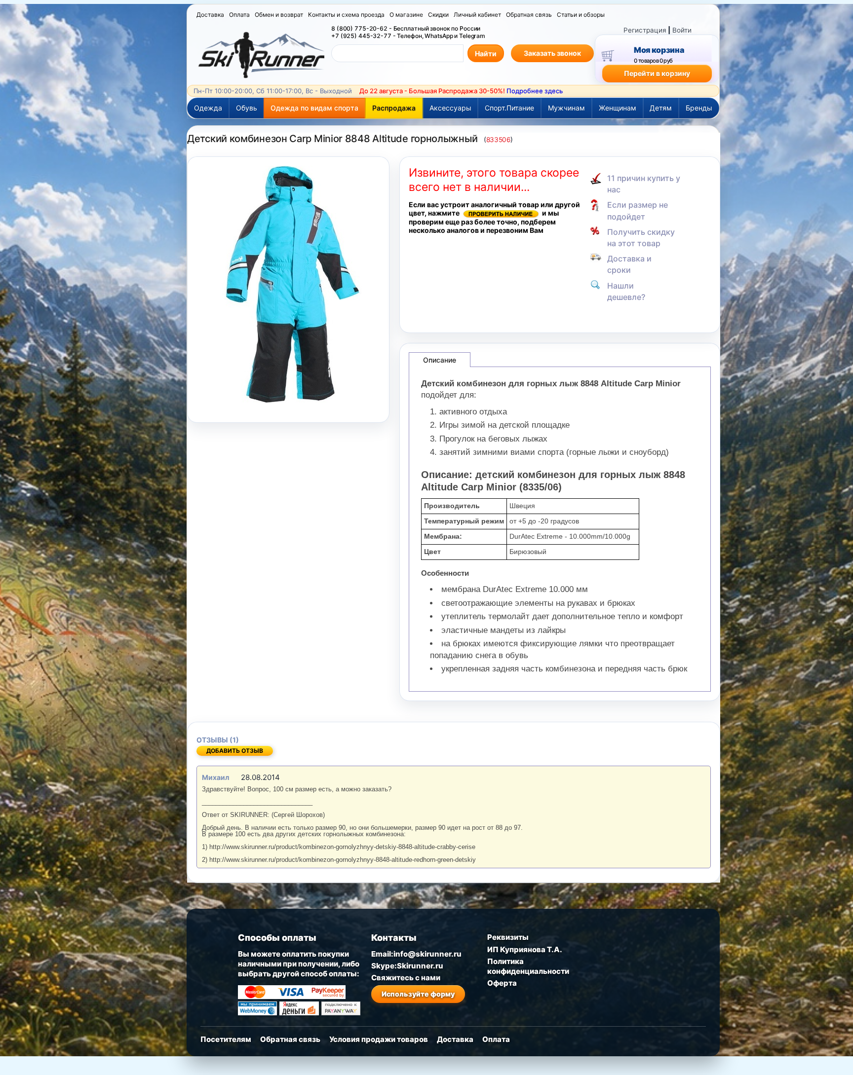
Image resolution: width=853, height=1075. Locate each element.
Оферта (502, 983)
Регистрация (644, 30)
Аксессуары (450, 108)
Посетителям (225, 1039)
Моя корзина (659, 49)
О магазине (406, 14)
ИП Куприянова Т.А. (524, 949)
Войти (682, 30)
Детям (661, 108)
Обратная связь (529, 14)
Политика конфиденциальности (528, 966)
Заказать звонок (552, 53)
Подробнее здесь (534, 91)
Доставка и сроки (629, 264)
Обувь (246, 108)
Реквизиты (508, 937)
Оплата (239, 14)
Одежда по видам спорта (314, 108)
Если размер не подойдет (637, 210)
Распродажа (394, 108)
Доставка (210, 14)
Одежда (208, 108)
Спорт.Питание (509, 108)
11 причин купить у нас (643, 183)
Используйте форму (418, 994)
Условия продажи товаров (378, 1039)
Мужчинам (566, 108)
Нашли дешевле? (626, 291)
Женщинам (617, 108)
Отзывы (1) (217, 740)
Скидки (438, 14)
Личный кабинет (477, 14)
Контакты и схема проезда (346, 14)
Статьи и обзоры (581, 14)
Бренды (699, 108)
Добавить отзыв (234, 750)
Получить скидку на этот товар (641, 237)
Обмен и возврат (279, 14)
